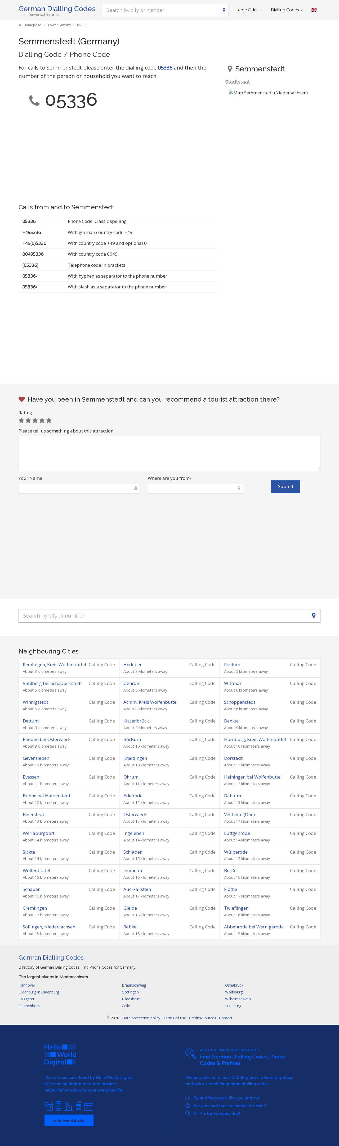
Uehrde (131, 683)
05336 (165, 67)
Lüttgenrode (237, 833)
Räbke (129, 927)
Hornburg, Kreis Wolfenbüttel (255, 739)
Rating (25, 412)
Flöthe (230, 889)
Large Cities (246, 9)
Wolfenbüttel (36, 870)
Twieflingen (236, 908)
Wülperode (236, 852)
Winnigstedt (35, 702)
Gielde (130, 908)
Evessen (31, 777)
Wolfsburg (234, 992)
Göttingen (130, 992)
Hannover (27, 985)
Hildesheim (131, 998)
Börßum (132, 739)
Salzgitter (26, 998)
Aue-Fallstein (137, 889)
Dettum (31, 721)
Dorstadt (233, 758)
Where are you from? (169, 478)
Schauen (32, 889)
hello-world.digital (69, 1120)
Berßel (231, 870)
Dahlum (232, 796)
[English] (314, 10)
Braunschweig (134, 985)
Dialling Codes (285, 9)
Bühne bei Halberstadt (46, 796)
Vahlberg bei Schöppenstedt (52, 683)
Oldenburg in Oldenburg (39, 992)
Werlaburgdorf (39, 833)
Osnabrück (234, 985)
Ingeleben (133, 833)
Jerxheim (132, 870)
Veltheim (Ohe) (239, 814)
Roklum (232, 664)
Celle (126, 1005)
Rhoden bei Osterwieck (46, 739)
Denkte (231, 721)
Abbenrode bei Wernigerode (254, 927)
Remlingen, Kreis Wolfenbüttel (54, 664)
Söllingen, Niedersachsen (49, 927)
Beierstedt (33, 814)
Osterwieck (134, 814)
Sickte (29, 852)
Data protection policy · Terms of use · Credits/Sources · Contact (177, 1017)
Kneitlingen (135, 758)
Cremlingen (35, 908)
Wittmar (233, 683)
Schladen (132, 852)
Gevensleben (36, 758)
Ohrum (131, 777)
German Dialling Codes (57, 8)
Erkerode (132, 796)
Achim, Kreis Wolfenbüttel (150, 702)
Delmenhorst (30, 1005)
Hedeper (132, 664)
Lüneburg (233, 1005)
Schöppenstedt (239, 702)
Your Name (30, 478)
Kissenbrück (136, 721)
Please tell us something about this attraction (66, 431)
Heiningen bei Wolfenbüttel (253, 777)
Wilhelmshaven (238, 998)
